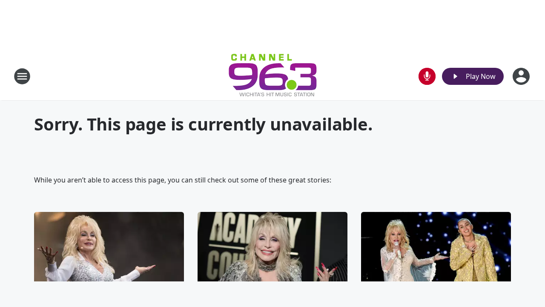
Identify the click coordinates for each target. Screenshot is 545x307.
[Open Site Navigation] (22, 76)
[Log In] (522, 76)
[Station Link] (273, 76)
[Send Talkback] (427, 76)
